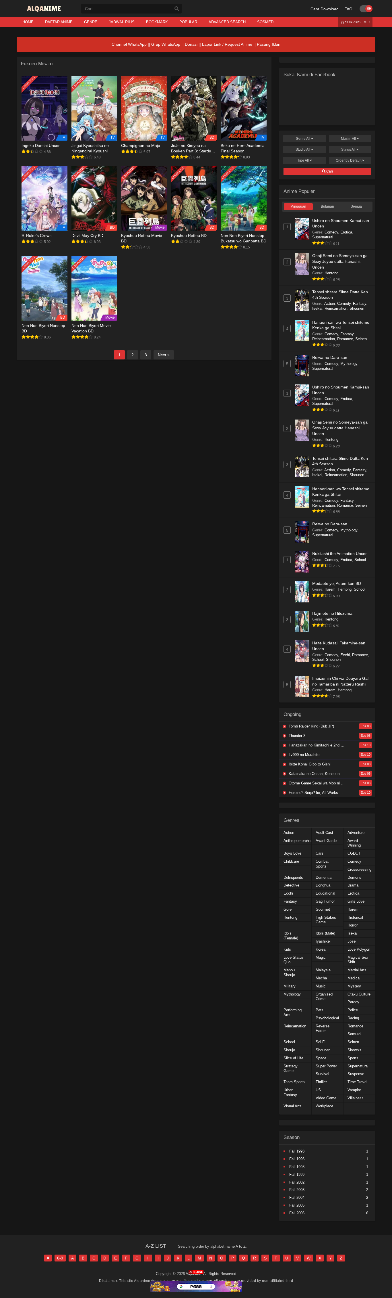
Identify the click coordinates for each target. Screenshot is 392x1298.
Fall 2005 (296, 1205)
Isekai (317, 308)
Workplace (324, 1106)
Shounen (357, 308)
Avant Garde (326, 840)
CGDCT (354, 853)
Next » (164, 355)
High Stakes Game (326, 919)
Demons (354, 877)
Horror (353, 925)
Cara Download (325, 9)
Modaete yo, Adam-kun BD (336, 583)
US (318, 1090)
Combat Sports (322, 863)
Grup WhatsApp (165, 44)
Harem (330, 589)
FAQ (348, 9)
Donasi (191, 44)
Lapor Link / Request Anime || (229, 44)
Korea (320, 949)
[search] (176, 9)
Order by (348, 160)
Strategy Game (291, 1068)
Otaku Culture (359, 994)
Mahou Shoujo (289, 972)
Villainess (356, 1098)
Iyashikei (323, 941)
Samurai (354, 1034)
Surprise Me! (357, 22)
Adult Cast (324, 832)
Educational (325, 893)
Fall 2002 (296, 1182)
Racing (353, 1018)
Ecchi (345, 655)
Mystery (354, 986)
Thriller (321, 1082)
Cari (329, 171)
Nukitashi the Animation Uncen (340, 553)
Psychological (327, 1018)
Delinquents (293, 877)
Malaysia (323, 970)
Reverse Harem (322, 1028)
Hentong (331, 273)
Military (290, 986)
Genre (303, 139)
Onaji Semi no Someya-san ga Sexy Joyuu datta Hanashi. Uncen (340, 261)
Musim (348, 139)
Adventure (356, 832)
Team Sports (294, 1082)
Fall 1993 (296, 1151)
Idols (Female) (291, 935)
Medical (354, 978)
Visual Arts (293, 1106)
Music (321, 986)
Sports (353, 1058)
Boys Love (292, 853)
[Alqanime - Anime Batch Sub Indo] (45, 12)
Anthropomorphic (298, 840)
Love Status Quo (294, 959)
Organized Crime (324, 996)
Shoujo (289, 1050)
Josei (352, 941)
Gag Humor (325, 901)
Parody (353, 1002)
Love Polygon (359, 949)
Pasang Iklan (268, 44)
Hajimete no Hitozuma (332, 613)
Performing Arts (293, 1012)
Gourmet (323, 909)
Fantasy (359, 303)
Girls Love (356, 901)
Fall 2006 (296, 1213)
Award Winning (354, 843)
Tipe (303, 160)
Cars (319, 853)
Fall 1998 (296, 1167)
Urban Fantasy (290, 1092)
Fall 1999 (296, 1174)
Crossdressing (359, 869)
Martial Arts (357, 970)
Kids (287, 949)
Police (353, 1010)
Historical (355, 917)
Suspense (356, 1074)
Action (329, 303)
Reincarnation (336, 308)
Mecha (321, 978)
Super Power (326, 1066)
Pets (319, 1010)
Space (321, 1058)
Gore (288, 909)
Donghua (323, 885)
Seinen (361, 339)
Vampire (354, 1090)
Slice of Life (293, 1058)
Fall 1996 (296, 1159)
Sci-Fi (320, 1042)
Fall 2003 (296, 1190)
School (360, 560)
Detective (291, 885)
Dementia (323, 877)
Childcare (291, 861)
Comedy (331, 232)
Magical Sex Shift (358, 959)
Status (348, 150)
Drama (353, 885)
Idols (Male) (325, 933)
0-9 (60, 1258)
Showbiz (355, 1050)
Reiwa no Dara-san (329, 357)
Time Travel (357, 1082)
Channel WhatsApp (129, 44)
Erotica (346, 232)
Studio (303, 150)
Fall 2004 (296, 1197)
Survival (322, 1074)
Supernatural (322, 237)
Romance (345, 339)
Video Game (326, 1098)
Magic (321, 957)
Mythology (348, 363)
